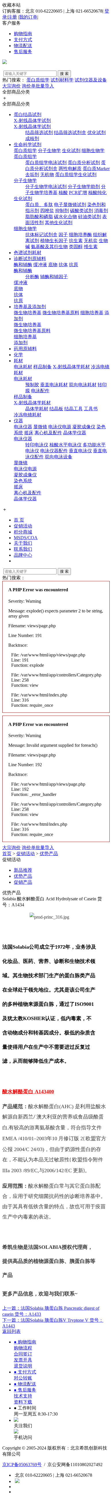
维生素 (91, 246)
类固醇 (76, 246)
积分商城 (23, 531)
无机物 (47, 174)
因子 (63, 234)
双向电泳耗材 (82, 384)
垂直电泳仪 (80, 450)
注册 (12, 17)
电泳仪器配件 (54, 450)
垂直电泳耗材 (54, 384)
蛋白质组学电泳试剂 (46, 162)
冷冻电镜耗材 (27, 414)
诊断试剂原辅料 (30, 258)
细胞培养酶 (80, 234)
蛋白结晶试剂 (27, 114)
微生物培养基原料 (61, 312)
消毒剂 (101, 210)
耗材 (18, 360)
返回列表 (11, 1331)
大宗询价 (11, 85)
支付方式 (23, 39)
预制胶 (32, 384)
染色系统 (23, 480)
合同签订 (23, 1353)
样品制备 (42, 366)
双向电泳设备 (58, 456)
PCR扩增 (78, 192)
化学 (18, 354)
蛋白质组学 (37, 79)
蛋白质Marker (96, 168)
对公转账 (23, 1377)
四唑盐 (47, 210)
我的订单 (28, 17)
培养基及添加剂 (30, 306)
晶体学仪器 (74, 432)
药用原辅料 (25, 348)
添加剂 (21, 342)
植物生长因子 (54, 240)
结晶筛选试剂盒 (70, 132)
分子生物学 (49, 150)
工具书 (91, 408)
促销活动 (23, 525)
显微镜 (40, 426)
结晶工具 (73, 408)
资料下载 (23, 1402)
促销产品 (23, 882)
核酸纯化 (97, 192)
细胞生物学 (93, 150)
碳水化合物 (65, 216)
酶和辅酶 (23, 264)
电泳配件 (40, 390)
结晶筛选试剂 (39, 132)
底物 (52, 264)
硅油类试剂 (89, 216)
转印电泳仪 (36, 444)
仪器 (18, 420)
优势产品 (49, 853)
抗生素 (76, 240)
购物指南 (23, 33)
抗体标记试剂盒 (41, 234)
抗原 (73, 264)
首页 (6, 853)
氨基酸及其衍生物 (49, 246)
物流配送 (23, 45)
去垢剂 (32, 174)
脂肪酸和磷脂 (39, 216)
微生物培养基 (27, 312)
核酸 (63, 192)
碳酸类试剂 (81, 210)
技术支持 (23, 1396)
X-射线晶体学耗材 (71, 366)
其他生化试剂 (58, 222)
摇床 (28, 432)
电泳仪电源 (59, 426)
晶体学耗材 (36, 408)
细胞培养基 (91, 312)
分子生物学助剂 (84, 186)
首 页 (19, 519)
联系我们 (23, 549)
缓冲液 (40, 264)
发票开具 (23, 1359)
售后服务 (23, 51)
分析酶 (32, 276)
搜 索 (64, 73)
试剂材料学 (62, 79)
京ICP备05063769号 (22, 1464)
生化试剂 (71, 150)
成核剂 (32, 138)
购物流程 (23, 1347)
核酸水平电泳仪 (65, 444)
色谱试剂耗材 (27, 252)
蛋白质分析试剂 (84, 162)
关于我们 (23, 543)
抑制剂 (62, 210)
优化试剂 (96, 132)
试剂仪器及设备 (91, 79)
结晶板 (56, 408)
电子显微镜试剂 (70, 204)
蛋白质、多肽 (39, 204)
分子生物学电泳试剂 (46, 186)
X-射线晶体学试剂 (32, 120)
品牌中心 (23, 555)
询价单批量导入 (38, 85)
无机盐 (91, 240)
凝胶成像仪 (83, 426)
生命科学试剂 (27, 144)
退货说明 (23, 1365)
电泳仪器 (23, 426)
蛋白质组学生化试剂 (75, 174)
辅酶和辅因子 (54, 276)
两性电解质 (70, 168)
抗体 (63, 264)
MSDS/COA (26, 537)
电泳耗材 (23, 366)
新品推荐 (23, 870)
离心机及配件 (48, 432)
